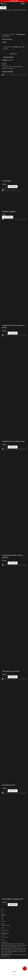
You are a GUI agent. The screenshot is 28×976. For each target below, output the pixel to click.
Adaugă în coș (13, 53)
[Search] (26, 3)
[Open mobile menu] (19, 3)
